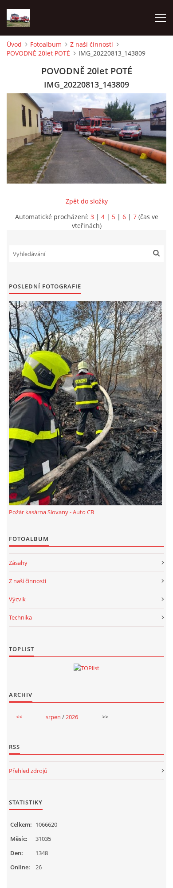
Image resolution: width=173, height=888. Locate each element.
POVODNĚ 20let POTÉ (38, 53)
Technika (20, 617)
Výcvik (17, 599)
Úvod (14, 44)
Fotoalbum (46, 44)
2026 (72, 717)
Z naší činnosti (91, 44)
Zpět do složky (87, 201)
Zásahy (18, 563)
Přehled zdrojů (28, 771)
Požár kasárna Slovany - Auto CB (51, 512)
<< (19, 717)
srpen (53, 717)
